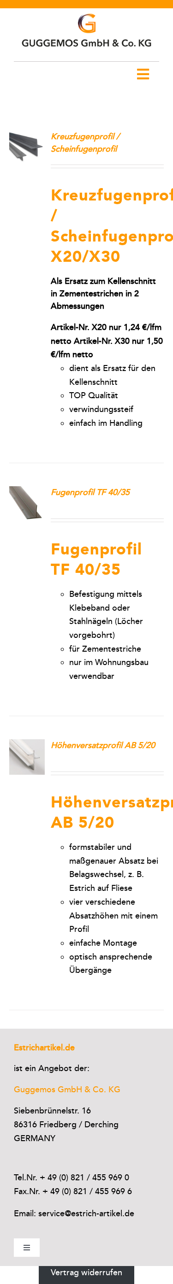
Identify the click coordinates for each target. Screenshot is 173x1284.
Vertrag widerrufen (86, 1272)
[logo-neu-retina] (86, 12)
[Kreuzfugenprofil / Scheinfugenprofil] (27, 137)
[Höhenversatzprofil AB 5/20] (27, 746)
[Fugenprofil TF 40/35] (27, 493)
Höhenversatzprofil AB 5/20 (103, 745)
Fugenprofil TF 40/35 (90, 492)
